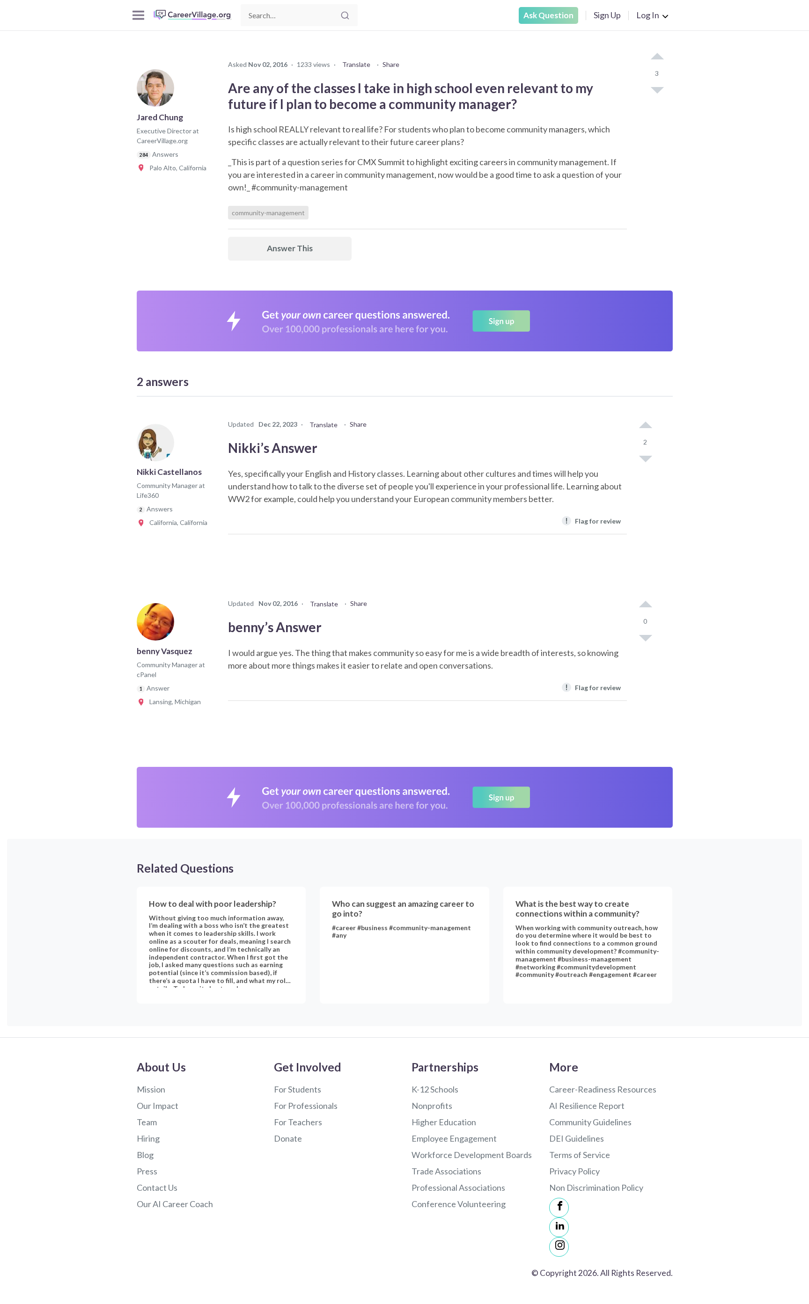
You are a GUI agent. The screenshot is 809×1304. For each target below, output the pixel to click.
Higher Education (444, 1122)
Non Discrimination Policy (596, 1187)
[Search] (345, 15)
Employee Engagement (454, 1138)
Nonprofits (432, 1105)
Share (390, 64)
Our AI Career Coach (175, 1204)
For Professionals (306, 1105)
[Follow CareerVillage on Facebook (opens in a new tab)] (559, 1207)
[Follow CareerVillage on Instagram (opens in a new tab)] (559, 1247)
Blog (145, 1155)
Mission (151, 1089)
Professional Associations (458, 1187)
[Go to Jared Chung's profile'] (158, 90)
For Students (297, 1089)
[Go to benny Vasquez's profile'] (158, 624)
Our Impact (157, 1105)
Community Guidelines (590, 1122)
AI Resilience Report (587, 1105)
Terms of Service (579, 1155)
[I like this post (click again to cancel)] (657, 57)
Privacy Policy (574, 1171)
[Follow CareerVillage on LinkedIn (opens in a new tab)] (559, 1227)
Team (147, 1122)
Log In (647, 15)
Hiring (148, 1138)
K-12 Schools (435, 1089)
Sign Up (607, 15)
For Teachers (298, 1122)
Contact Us (157, 1187)
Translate (356, 64)
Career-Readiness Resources (602, 1089)
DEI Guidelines (576, 1138)
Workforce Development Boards (472, 1155)
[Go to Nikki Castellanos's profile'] (158, 445)
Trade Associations (446, 1171)
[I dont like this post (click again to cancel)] (657, 89)
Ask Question (548, 15)
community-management (268, 213)
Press (147, 1171)
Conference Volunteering (459, 1204)
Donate (288, 1138)
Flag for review (593, 520)
